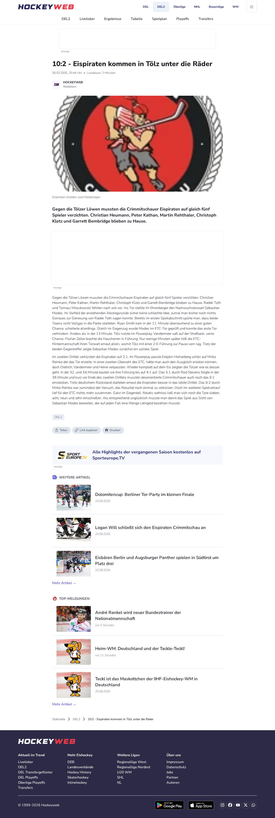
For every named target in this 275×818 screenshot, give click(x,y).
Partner (172, 777)
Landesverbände (80, 767)
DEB (70, 762)
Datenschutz (176, 767)
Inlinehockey (77, 782)
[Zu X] (245, 805)
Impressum (175, 762)
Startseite (58, 719)
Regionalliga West (131, 762)
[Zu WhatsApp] (253, 805)
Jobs (170, 772)
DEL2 (66, 19)
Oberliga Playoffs (31, 782)
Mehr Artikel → (64, 583)
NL (119, 782)
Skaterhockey (78, 777)
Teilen (63, 430)
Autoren (173, 782)
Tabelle (137, 19)
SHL (120, 777)
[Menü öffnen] (251, 7)
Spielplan (159, 19)
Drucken (115, 430)
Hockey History (79, 772)
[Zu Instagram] (222, 805)
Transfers (206, 19)
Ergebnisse (112, 19)
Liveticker (87, 19)
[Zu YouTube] (238, 805)
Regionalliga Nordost (133, 767)
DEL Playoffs (28, 777)
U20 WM (124, 772)
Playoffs (182, 19)
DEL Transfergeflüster (35, 772)
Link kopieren (89, 430)
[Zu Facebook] (230, 805)
